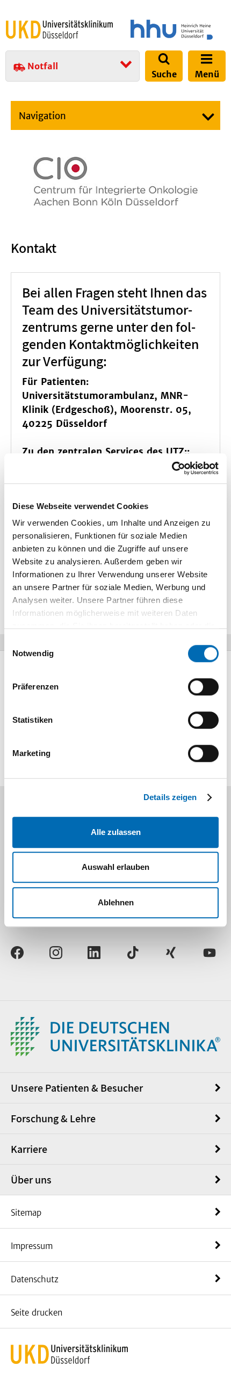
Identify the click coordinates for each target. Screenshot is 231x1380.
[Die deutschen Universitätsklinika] (115, 1035)
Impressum (32, 1246)
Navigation (42, 116)
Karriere (29, 1149)
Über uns (31, 1180)
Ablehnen (116, 902)
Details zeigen (170, 797)
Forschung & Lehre (53, 1118)
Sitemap (26, 1213)
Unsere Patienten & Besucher (77, 1088)
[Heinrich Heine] (171, 29)
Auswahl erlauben (115, 866)
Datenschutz (35, 1279)
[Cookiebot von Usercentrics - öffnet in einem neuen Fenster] (172, 468)
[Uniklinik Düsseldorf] (59, 29)
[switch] (203, 686)
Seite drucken (36, 1313)
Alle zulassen (116, 832)
